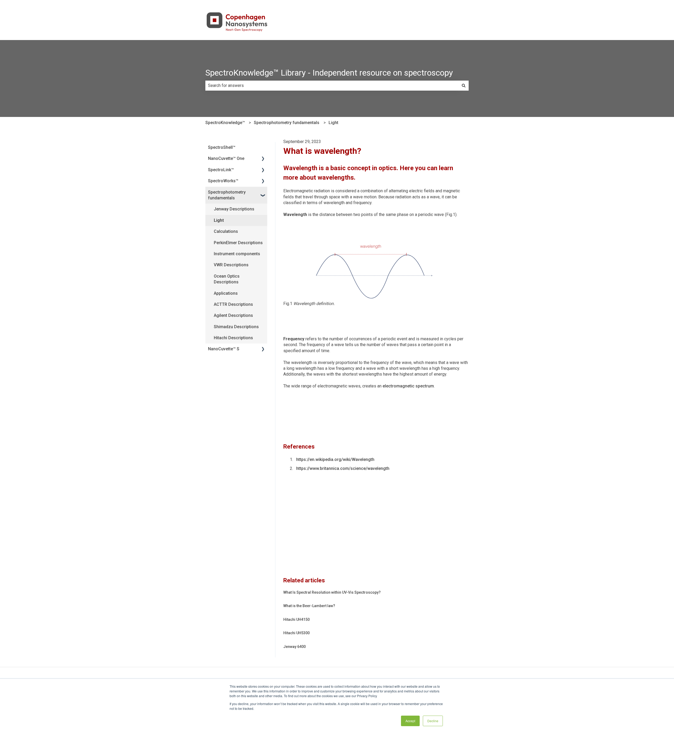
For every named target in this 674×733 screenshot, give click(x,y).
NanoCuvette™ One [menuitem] (226, 158)
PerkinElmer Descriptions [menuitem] (238, 242)
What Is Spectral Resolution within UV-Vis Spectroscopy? (332, 592)
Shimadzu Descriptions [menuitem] (236, 326)
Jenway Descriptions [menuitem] (234, 208)
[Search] (464, 86)
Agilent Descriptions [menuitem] (233, 315)
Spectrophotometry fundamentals (286, 122)
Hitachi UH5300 (296, 633)
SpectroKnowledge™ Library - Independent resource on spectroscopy (329, 73)
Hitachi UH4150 (296, 619)
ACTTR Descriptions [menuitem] (233, 304)
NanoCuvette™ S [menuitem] (223, 348)
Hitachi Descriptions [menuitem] (233, 337)
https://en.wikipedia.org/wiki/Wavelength (335, 459)
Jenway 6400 (294, 647)
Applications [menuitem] (226, 293)
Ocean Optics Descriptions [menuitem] (227, 279)
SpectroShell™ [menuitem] (221, 147)
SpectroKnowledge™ (225, 122)
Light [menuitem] (219, 220)
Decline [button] (432, 721)
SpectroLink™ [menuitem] (221, 169)
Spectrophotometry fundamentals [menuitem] (227, 195)
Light (333, 122)
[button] (263, 159)
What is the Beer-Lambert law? (309, 606)
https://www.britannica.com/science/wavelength (342, 468)
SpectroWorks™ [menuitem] (223, 180)
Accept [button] (410, 721)
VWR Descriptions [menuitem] (231, 264)
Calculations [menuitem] (226, 231)
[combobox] (332, 86)
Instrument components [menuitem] (237, 253)
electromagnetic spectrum (408, 385)
